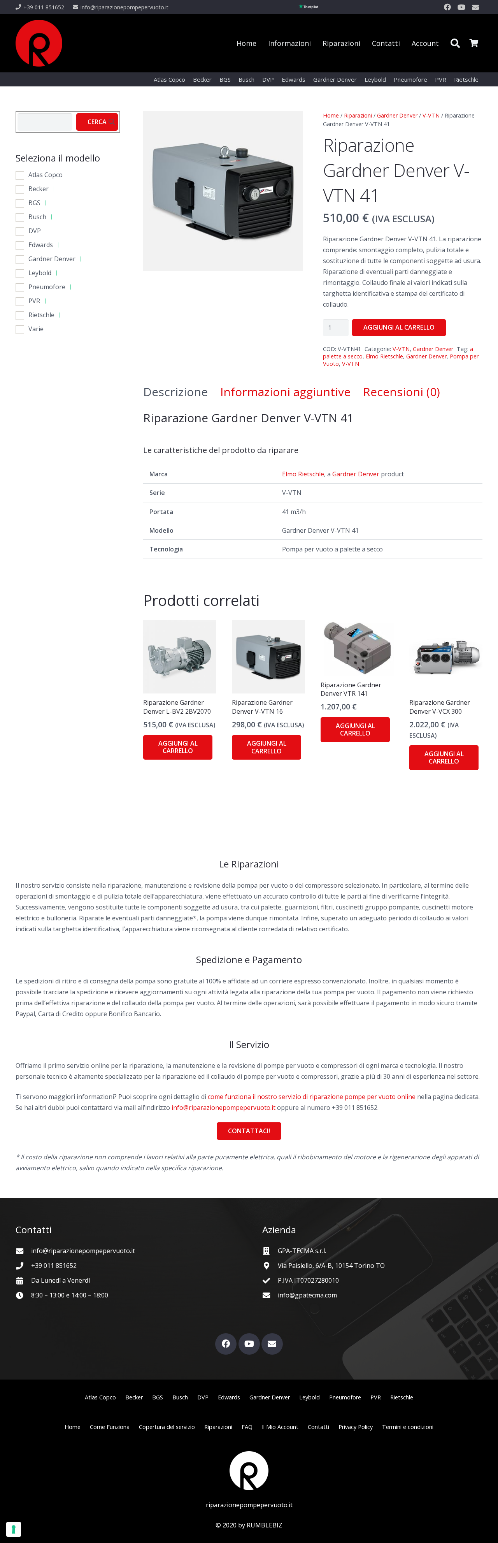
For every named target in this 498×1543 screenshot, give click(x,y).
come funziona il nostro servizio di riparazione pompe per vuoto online (312, 1096)
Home (331, 115)
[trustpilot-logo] (308, 7)
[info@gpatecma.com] (270, 1295)
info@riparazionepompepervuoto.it (223, 1107)
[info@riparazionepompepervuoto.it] (23, 1251)
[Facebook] (447, 7)
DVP (34, 230)
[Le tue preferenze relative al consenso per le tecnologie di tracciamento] (13, 1529)
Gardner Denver (397, 115)
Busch (37, 216)
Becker (38, 188)
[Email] (475, 7)
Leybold (39, 273)
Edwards (40, 244)
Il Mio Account (280, 1427)
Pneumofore (46, 287)
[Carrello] (473, 43)
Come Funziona (110, 1427)
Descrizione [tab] (175, 392)
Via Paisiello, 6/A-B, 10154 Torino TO (331, 1265)
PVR (34, 301)
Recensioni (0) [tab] (401, 392)
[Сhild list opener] (67, 174)
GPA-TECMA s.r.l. (302, 1250)
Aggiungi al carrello (399, 327)
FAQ (247, 1427)
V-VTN (431, 115)
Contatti (318, 1427)
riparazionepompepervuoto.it (249, 1505)
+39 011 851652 (54, 1265)
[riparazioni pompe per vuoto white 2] (249, 1470)
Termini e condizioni (407, 1427)
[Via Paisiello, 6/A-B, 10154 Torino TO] (270, 1265)
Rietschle (41, 315)
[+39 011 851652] (23, 1265)
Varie (36, 329)
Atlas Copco (45, 174)
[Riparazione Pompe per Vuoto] (39, 43)
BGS (34, 202)
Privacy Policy (355, 1427)
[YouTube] (461, 7)
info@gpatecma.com (307, 1295)
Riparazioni (358, 115)
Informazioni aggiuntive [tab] (285, 392)
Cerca (97, 122)
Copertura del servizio (167, 1427)
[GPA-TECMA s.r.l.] (270, 1251)
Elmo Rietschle (384, 356)
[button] (455, 43)
